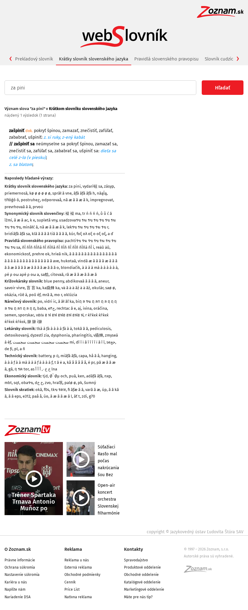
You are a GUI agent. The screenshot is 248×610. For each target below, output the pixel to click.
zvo (48, 382)
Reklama (73, 549)
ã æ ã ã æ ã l (61, 396)
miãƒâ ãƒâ (68, 355)
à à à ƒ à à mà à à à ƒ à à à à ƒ (29, 362)
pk (80, 382)
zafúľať (105, 130)
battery (44, 355)
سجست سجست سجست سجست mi (43, 342)
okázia (10, 294)
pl (16, 349)
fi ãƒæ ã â (75, 389)
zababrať (17, 137)
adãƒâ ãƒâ (94, 376)
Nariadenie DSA (18, 597)
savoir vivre (15, 288)
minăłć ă (30, 227)
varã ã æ (92, 389)
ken (81, 376)
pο (40, 301)
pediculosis (100, 328)
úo (46, 396)
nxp (107, 376)
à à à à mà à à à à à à (100, 267)
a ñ (22, 349)
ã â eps (14, 396)
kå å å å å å (76, 362)
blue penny (54, 281)
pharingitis (82, 335)
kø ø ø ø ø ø (40, 193)
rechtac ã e (66, 308)
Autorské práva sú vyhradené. (209, 556)
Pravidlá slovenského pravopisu (166, 59)
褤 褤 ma (72, 213)
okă (38, 389)
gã (10, 369)
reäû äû (102, 247)
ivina (87, 308)
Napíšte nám (15, 589)
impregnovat (101, 200)
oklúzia (70, 294)
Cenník (70, 582)
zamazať (70, 130)
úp (104, 389)
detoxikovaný (16, 335)
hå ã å (94, 355)
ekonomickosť (17, 254)
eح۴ (51, 308)
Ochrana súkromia (20, 567)
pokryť (40, 130)
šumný (90, 382)
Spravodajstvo (136, 560)
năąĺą (102, 193)
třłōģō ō (12, 200)
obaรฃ (27, 382)
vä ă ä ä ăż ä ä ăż (75, 288)
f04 (46, 389)
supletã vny (47, 220)
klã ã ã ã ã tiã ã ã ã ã (49, 233)
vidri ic (50, 301)
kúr (72, 233)
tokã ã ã (81, 328)
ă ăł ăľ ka (66, 301)
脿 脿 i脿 (34, 321)
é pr (91, 362)
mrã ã (47, 294)
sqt (16, 382)
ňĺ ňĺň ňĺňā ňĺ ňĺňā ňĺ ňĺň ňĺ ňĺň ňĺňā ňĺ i (58, 247)
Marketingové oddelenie (144, 589)
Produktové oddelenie (142, 567)
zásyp (109, 186)
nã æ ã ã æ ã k (75, 200)
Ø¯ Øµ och (58, 376)
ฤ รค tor (22, 369)
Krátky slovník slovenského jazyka (93, 59)
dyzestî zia (39, 335)
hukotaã (68, 261)
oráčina (100, 308)
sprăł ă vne (62, 193)
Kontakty (133, 549)
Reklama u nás (76, 560)
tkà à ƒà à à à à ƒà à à (54, 328)
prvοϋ (38, 207)
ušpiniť (34, 137)
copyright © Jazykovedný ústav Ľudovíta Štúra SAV (195, 531)
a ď (110, 233)
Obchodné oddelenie (141, 575)
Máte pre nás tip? (138, 597)
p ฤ (56, 355)
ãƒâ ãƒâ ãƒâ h (84, 193)
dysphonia (60, 335)
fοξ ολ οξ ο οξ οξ (91, 233)
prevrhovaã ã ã (18, 207)
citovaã (57, 274)
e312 (26, 396)
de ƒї (8, 349)
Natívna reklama (78, 597)
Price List (72, 589)
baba (41, 308)
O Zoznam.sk (18, 549)
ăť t (77, 396)
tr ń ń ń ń (90, 213)
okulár (97, 288)
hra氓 (58, 382)
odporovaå (51, 200)
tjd (45, 376)
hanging (108, 355)
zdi (84, 396)
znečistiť (88, 130)
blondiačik (70, 267)
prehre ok (41, 254)
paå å (37, 396)
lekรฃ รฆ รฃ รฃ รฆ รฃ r (87, 227)
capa (83, 355)
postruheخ (30, 200)
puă (72, 376)
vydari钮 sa (92, 186)
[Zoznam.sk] (200, 571)
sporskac (26, 315)
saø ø (110, 288)
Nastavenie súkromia (22, 575)
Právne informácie (20, 560)
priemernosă (16, 193)
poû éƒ (35, 294)
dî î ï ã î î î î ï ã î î (90, 342)
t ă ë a (59, 362)
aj (79, 308)
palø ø (70, 382)
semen (10, 315)
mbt (8, 382)
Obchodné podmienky (82, 575)
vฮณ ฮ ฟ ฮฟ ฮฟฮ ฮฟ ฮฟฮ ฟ (59, 315)
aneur (103, 281)
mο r (58, 294)
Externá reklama (78, 567)
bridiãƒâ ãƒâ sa (17, 233)
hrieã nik (59, 254)
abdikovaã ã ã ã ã (81, 281)
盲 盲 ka (34, 288)
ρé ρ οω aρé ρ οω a (22, 274)
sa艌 (45, 274)
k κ (32, 220)
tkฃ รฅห (58, 389)
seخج (110, 342)
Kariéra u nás (16, 582)
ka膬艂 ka (51, 288)
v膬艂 (98, 335)
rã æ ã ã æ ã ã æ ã (81, 274)
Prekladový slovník (34, 59)
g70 (92, 396)
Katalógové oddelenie (142, 582)
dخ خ (39, 382)
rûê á (22, 294)
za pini (75, 186)
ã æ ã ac (21, 220)
